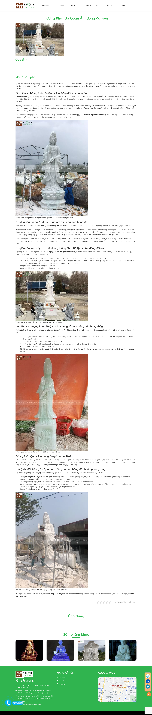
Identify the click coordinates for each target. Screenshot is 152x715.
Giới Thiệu (110, 5)
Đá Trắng (60, 5)
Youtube (62, 681)
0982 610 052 (18, 703)
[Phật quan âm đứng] (61, 650)
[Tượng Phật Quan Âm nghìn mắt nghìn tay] (123, 650)
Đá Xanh (74, 5)
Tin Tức (124, 5)
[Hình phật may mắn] (30, 650)
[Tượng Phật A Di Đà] (92, 650)
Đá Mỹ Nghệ (44, 5)
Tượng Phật (24, 258)
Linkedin (62, 684)
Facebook (62, 678)
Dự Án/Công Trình (92, 5)
